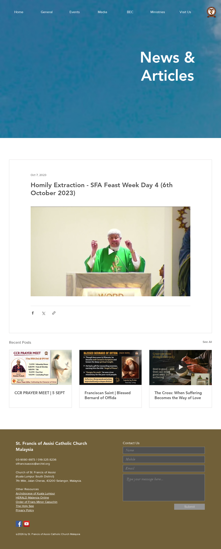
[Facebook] (19, 524)
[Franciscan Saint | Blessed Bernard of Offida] (110, 367)
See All (207, 342)
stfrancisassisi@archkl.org (33, 463)
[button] (46, 12)
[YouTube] (27, 524)
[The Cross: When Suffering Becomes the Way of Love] (180, 367)
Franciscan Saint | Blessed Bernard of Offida (108, 395)
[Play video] (110, 251)
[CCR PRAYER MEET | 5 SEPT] (40, 367)
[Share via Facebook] (33, 313)
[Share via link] (54, 313)
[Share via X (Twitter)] (43, 313)
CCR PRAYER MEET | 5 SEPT (39, 392)
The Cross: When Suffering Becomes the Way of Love (178, 395)
